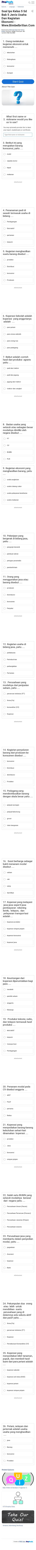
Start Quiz (18, 81)
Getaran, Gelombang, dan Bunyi (13, 1525)
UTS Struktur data (9, 1506)
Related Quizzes (8, 1470)
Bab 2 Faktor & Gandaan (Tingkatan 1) (15, 1488)
